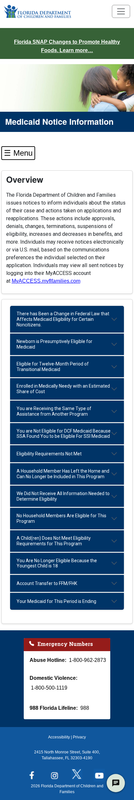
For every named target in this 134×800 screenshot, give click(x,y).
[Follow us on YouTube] (101, 773)
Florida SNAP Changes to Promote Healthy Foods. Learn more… (67, 46)
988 (84, 708)
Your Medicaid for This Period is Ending (56, 601)
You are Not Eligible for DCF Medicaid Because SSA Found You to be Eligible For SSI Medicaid (64, 433)
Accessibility (59, 737)
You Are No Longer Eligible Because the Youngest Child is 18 (57, 563)
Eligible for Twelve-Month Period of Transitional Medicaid (53, 366)
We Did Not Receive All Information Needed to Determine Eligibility (63, 496)
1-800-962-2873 (87, 660)
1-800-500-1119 (49, 688)
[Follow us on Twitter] (78, 773)
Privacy (79, 737)
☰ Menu (18, 153)
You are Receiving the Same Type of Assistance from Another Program (54, 411)
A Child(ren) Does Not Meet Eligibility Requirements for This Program (54, 541)
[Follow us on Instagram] (56, 773)
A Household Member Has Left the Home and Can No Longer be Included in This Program (63, 473)
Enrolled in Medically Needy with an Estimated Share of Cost (63, 388)
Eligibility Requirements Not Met (49, 453)
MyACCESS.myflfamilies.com (46, 281)
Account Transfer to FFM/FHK (47, 583)
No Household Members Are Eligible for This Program (61, 518)
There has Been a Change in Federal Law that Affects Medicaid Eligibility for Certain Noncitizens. (63, 319)
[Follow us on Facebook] (33, 773)
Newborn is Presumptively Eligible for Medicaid (54, 344)
